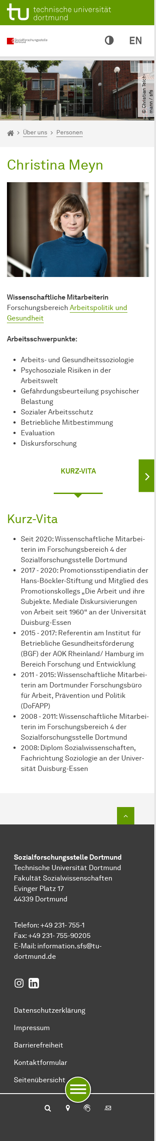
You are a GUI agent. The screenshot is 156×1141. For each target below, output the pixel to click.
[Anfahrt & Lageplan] (67, 1109)
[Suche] (48, 1109)
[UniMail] (108, 1109)
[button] (147, 475)
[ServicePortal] (87, 1109)
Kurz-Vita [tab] (78, 471)
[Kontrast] (109, 41)
